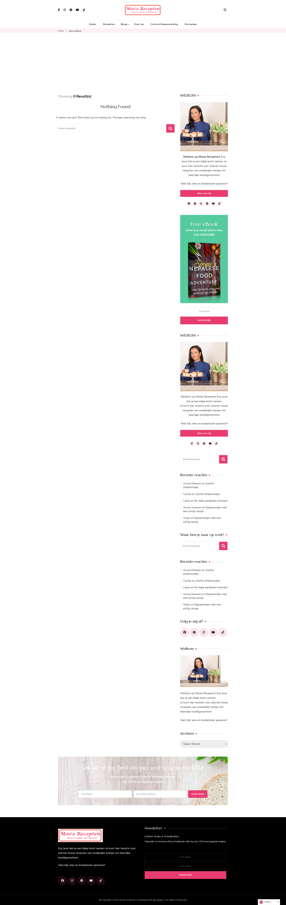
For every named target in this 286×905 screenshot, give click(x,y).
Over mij (139, 24)
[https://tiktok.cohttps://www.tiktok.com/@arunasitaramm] (100, 880)
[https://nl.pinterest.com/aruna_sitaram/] (194, 632)
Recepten (108, 24)
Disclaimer (191, 24)
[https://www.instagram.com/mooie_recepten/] (203, 632)
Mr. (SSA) (158, 900)
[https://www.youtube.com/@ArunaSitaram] (213, 632)
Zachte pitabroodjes (198, 485)
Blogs (124, 24)
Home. (93, 24)
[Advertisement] (143, 61)
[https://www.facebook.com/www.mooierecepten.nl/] (184, 632)
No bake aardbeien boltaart (211, 501)
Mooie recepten (127, 900)
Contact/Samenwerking (164, 24)
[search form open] (225, 9)
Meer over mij (204, 193)
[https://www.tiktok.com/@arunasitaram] (222, 632)
